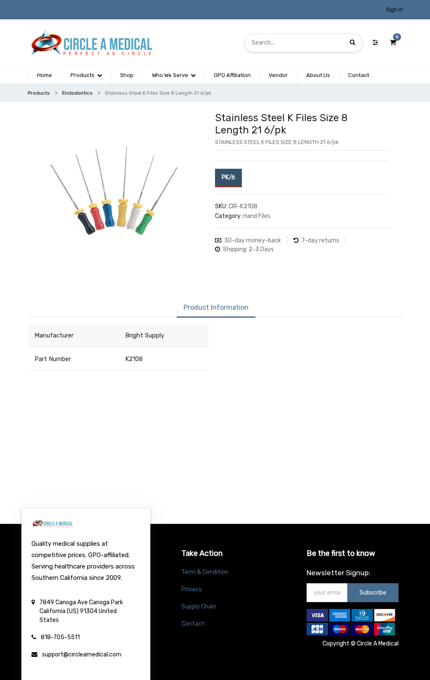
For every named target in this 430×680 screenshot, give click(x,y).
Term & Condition (204, 572)
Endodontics (77, 93)
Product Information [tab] (216, 307)
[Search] (352, 43)
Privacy (191, 589)
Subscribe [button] (372, 592)
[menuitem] (44, 75)
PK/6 (228, 177)
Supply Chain (198, 606)
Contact (193, 623)
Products (39, 93)
